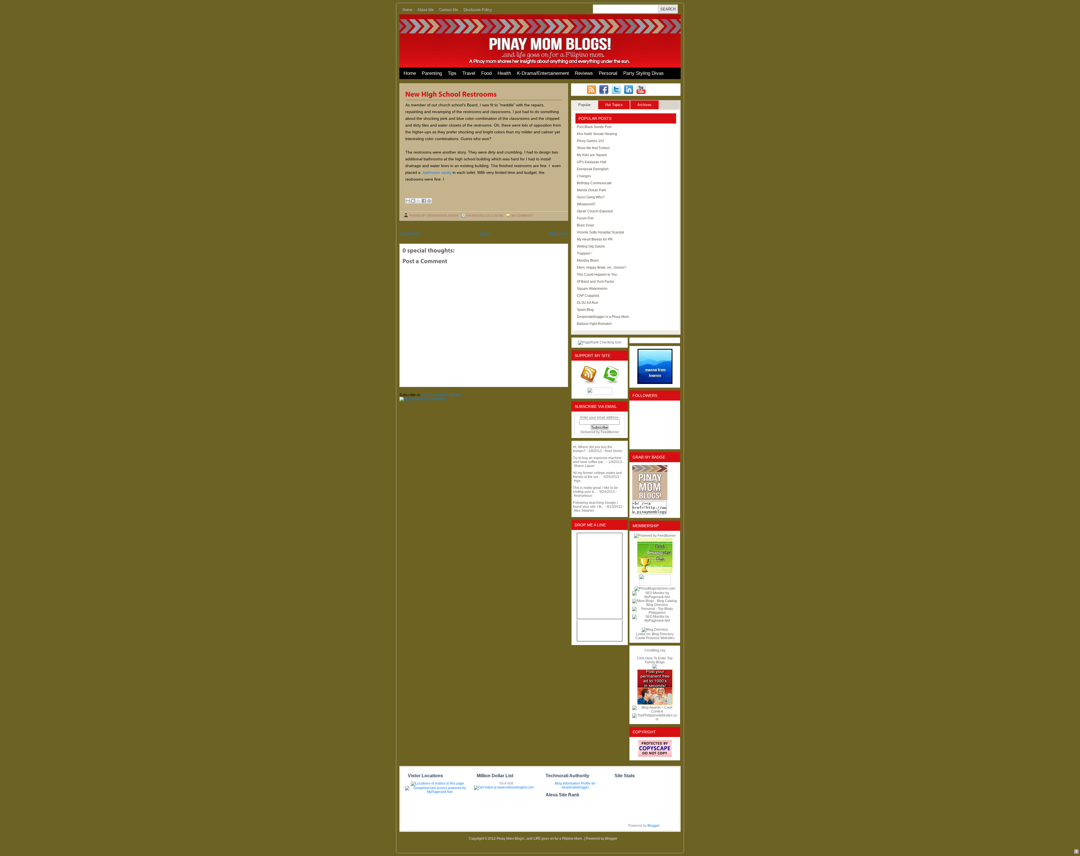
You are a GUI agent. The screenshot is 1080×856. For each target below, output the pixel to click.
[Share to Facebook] (424, 201)
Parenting (432, 73)
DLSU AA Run (587, 303)
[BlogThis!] (413, 201)
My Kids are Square (592, 155)
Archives (644, 105)
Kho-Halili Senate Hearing (597, 134)
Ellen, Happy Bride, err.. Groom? (601, 267)
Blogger (653, 826)
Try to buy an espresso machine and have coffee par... (597, 460)
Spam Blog (585, 310)
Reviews (584, 73)
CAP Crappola (588, 296)
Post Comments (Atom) (441, 395)
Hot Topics (614, 105)
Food (486, 73)
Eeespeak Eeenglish (593, 169)
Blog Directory (663, 634)
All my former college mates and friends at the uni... (597, 475)
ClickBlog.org (655, 650)
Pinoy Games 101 (590, 141)
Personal (608, 73)
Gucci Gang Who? (591, 197)
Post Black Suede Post (594, 127)
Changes (584, 176)
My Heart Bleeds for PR (595, 239)
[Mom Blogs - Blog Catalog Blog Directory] (654, 605)
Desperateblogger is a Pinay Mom (603, 317)
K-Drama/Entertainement (543, 73)
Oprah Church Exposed (595, 211)
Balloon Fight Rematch (594, 324)
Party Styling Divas (643, 73)
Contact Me (448, 9)
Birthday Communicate (594, 183)
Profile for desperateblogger (579, 785)
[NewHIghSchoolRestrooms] (451, 93)
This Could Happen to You (597, 275)
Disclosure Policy (477, 9)
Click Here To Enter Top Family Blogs (655, 660)
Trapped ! (584, 253)
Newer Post (410, 234)
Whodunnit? (586, 204)
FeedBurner (610, 432)
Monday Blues (588, 260)
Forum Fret (585, 218)
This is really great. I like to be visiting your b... (595, 490)
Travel (468, 73)
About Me (425, 9)
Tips (452, 73)
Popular (584, 105)
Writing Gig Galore (591, 246)
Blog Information (567, 783)
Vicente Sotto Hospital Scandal (600, 232)
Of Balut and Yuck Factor (595, 282)
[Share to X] (418, 201)
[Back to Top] (1076, 852)
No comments (522, 215)
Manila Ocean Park (591, 190)
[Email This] (408, 201)
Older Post (558, 234)
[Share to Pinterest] (429, 201)
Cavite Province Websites (654, 638)
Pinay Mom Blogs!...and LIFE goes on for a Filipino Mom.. (539, 838)
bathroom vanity (437, 172)
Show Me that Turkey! (593, 148)
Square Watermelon (592, 289)
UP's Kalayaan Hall (591, 162)
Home (407, 9)
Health (504, 73)
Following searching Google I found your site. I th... (595, 505)
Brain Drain (585, 225)
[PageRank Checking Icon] (600, 342)
